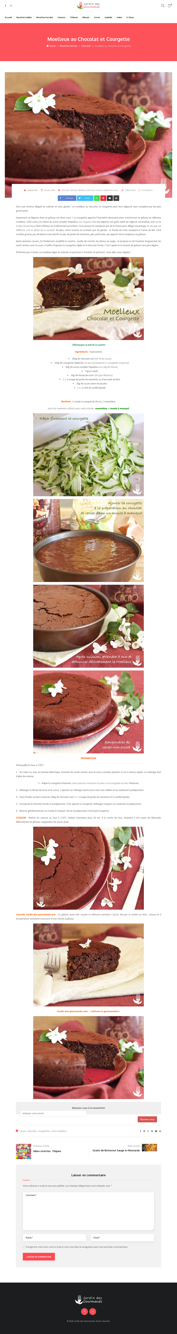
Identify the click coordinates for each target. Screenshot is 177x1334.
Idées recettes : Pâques (47, 1151)
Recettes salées (24, 17)
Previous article (41, 1145)
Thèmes (74, 17)
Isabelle (108, 17)
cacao (23, 1131)
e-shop (130, 17)
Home (52, 45)
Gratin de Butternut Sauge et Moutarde (116, 1150)
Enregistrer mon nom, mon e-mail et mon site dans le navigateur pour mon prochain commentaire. (77, 1246)
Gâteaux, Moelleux (78, 190)
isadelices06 (32, 190)
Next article (134, 1145)
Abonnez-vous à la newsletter (88, 1107)
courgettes (44, 1131)
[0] (169, 6)
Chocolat (86, 45)
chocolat (31, 1131)
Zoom (97, 17)
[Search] (162, 5)
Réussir (85, 17)
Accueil (8, 17)
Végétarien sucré (110, 190)
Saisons (61, 17)
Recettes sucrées (44, 17)
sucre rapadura (59, 1131)
